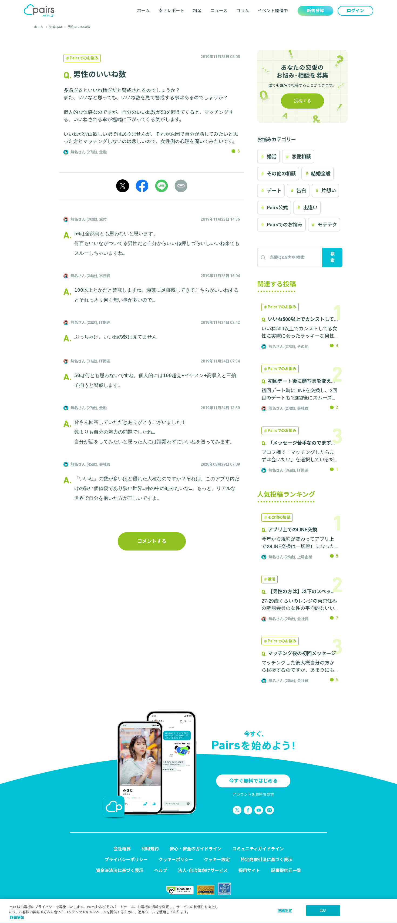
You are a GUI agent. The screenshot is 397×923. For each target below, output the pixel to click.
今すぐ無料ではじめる (253, 781)
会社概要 (122, 848)
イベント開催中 (273, 10)
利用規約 (150, 848)
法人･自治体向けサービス (203, 870)
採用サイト (249, 870)
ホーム (143, 10)
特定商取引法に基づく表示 (266, 859)
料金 (197, 10)
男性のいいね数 (79, 27)
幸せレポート (171, 10)
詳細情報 (17, 917)
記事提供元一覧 (286, 870)
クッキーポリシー (176, 859)
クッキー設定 (217, 859)
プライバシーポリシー (126, 859)
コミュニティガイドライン (258, 848)
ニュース (218, 10)
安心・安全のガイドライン (195, 848)
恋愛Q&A (55, 27)
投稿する (302, 100)
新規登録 (315, 10)
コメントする (151, 541)
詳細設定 (285, 910)
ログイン (355, 10)
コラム (242, 10)
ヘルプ (160, 870)
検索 (332, 257)
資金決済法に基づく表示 (119, 870)
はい (323, 910)
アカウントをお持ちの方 (253, 794)
